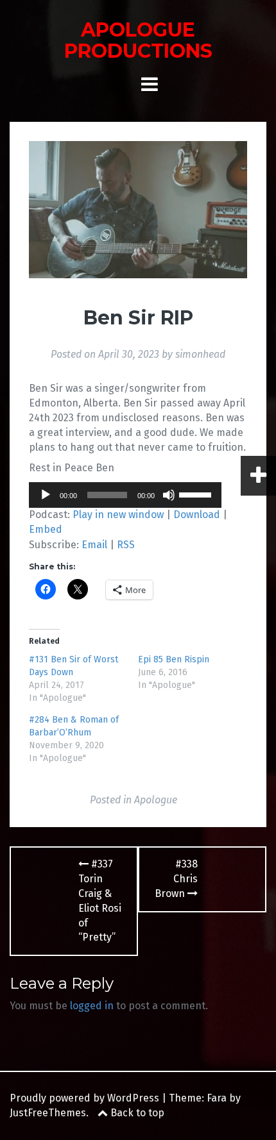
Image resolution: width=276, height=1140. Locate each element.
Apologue (155, 800)
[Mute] (168, 495)
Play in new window (118, 514)
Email (94, 545)
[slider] (197, 493)
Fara (217, 1098)
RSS (126, 545)
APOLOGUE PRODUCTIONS (138, 40)
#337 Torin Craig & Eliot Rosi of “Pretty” (99, 900)
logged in (92, 1006)
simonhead (200, 354)
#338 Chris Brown (176, 879)
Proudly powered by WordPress (84, 1098)
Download (196, 514)
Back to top (136, 1113)
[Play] (45, 495)
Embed (45, 529)
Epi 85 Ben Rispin (173, 659)
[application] (125, 495)
